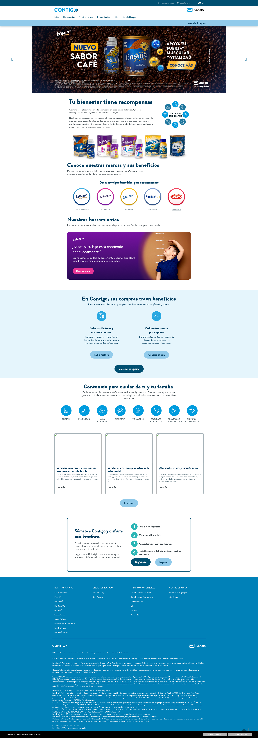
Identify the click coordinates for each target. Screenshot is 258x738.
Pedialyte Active (60, 632)
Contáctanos (174, 597)
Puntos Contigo (98, 592)
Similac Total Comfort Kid (64, 623)
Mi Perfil (134, 610)
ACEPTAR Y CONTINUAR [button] (215, 734)
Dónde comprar (137, 601)
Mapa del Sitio (136, 615)
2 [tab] (129, 80)
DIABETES (66, 419)
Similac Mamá (60, 619)
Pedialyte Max (60, 628)
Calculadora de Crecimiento (141, 592)
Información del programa (178, 592)
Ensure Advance (60, 592)
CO (199, 3)
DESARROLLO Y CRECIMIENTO (174, 420)
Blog (132, 606)
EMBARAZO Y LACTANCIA (156, 420)
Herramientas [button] (69, 17)
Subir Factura (98, 597)
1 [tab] (126, 80)
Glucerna (58, 610)
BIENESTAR (120, 419)
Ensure (57, 597)
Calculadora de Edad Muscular (142, 597)
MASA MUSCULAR (102, 420)
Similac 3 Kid (59, 615)
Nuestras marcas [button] (86, 17)
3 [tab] (131, 80)
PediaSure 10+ (60, 606)
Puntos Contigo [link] (103, 17)
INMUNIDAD (84, 419)
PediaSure (58, 601)
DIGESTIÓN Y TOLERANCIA (192, 420)
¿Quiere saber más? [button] (240, 734)
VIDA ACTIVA (138, 419)
